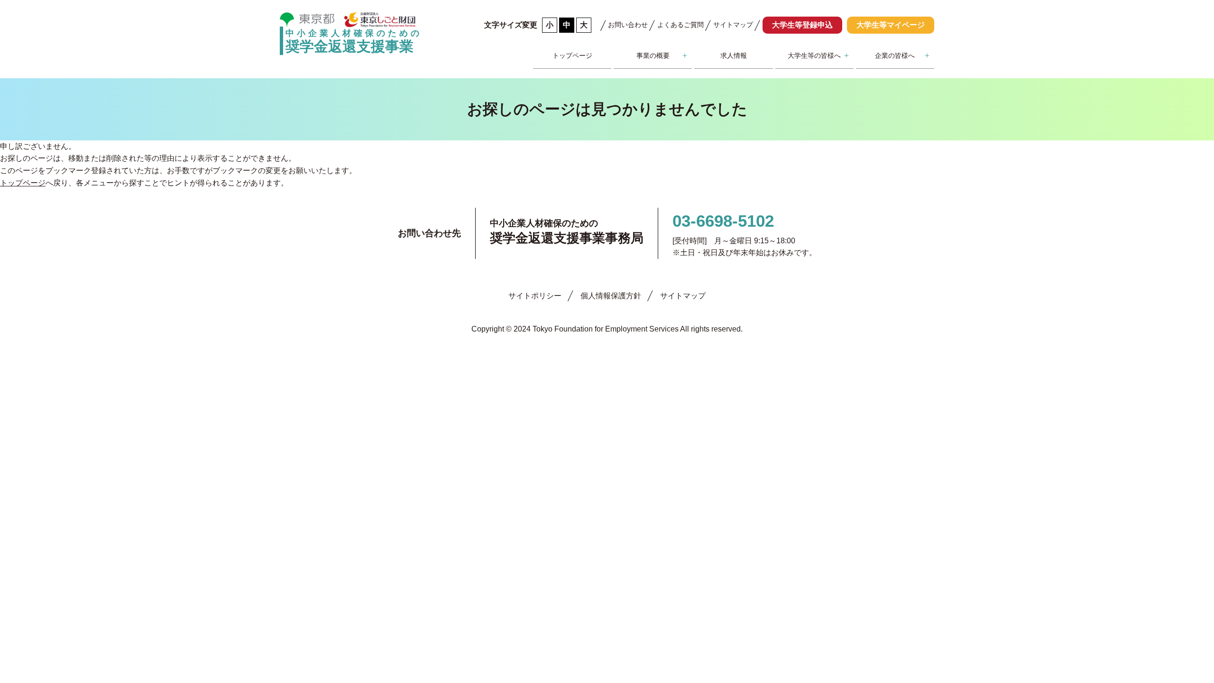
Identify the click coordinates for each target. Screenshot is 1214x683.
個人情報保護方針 (610, 296)
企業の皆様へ (895, 55)
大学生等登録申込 (802, 25)
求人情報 (733, 55)
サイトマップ (733, 24)
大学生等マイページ (890, 25)
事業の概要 (653, 55)
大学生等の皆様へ (814, 55)
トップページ (572, 55)
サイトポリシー (534, 296)
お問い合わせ (628, 24)
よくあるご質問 (680, 24)
